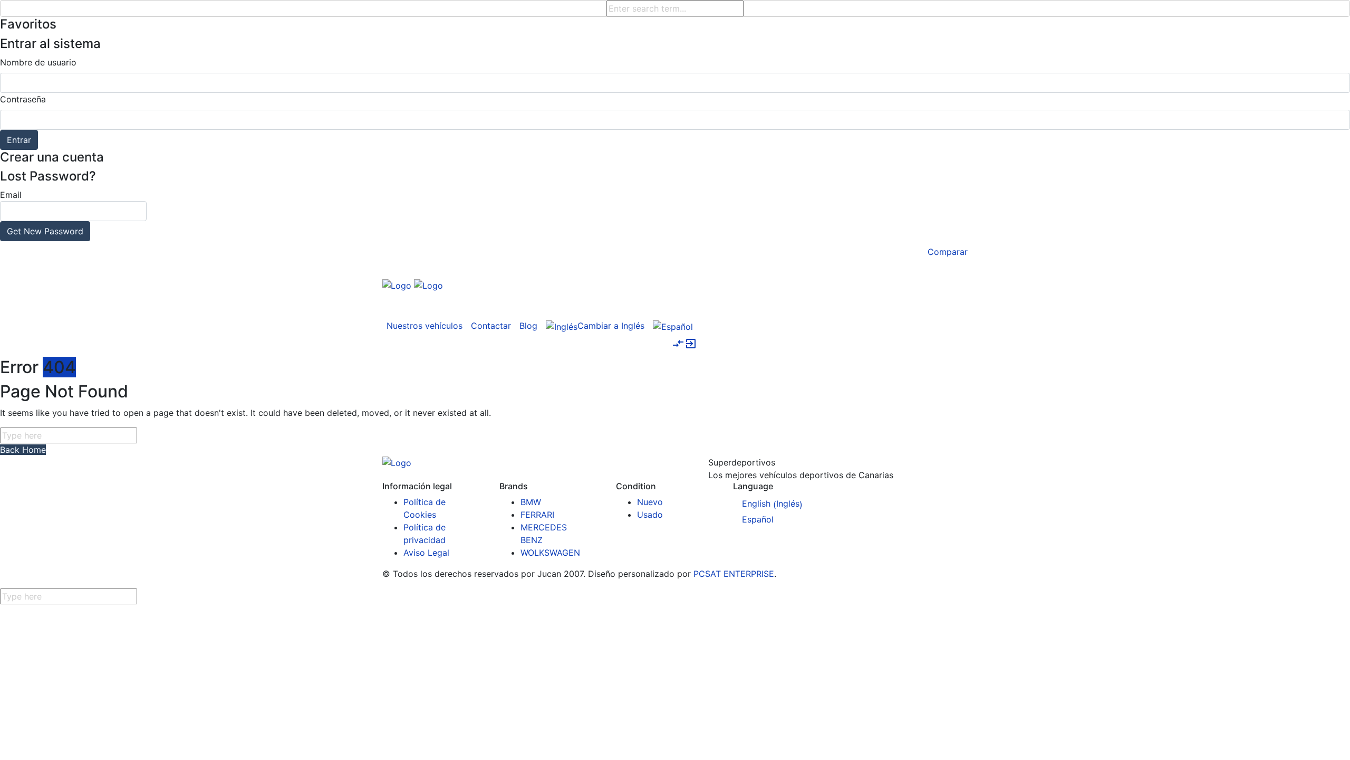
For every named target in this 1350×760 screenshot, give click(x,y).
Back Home (23, 449)
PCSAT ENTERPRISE (733, 573)
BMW (530, 502)
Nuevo (650, 502)
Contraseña (23, 99)
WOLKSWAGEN (550, 552)
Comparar (948, 251)
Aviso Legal (426, 552)
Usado (650, 514)
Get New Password (45, 231)
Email (41, 212)
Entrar (19, 140)
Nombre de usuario (38, 62)
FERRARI (537, 514)
